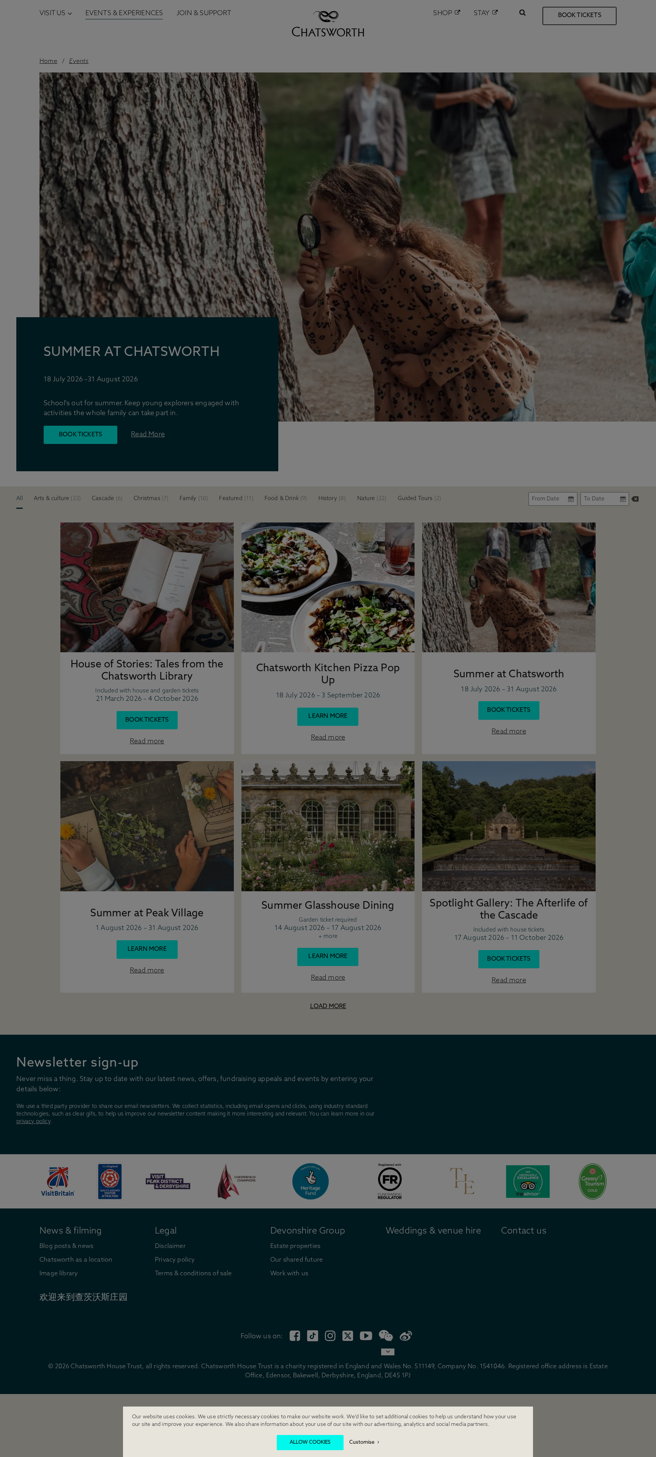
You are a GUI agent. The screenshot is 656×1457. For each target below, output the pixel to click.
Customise (362, 1442)
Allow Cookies (310, 1442)
